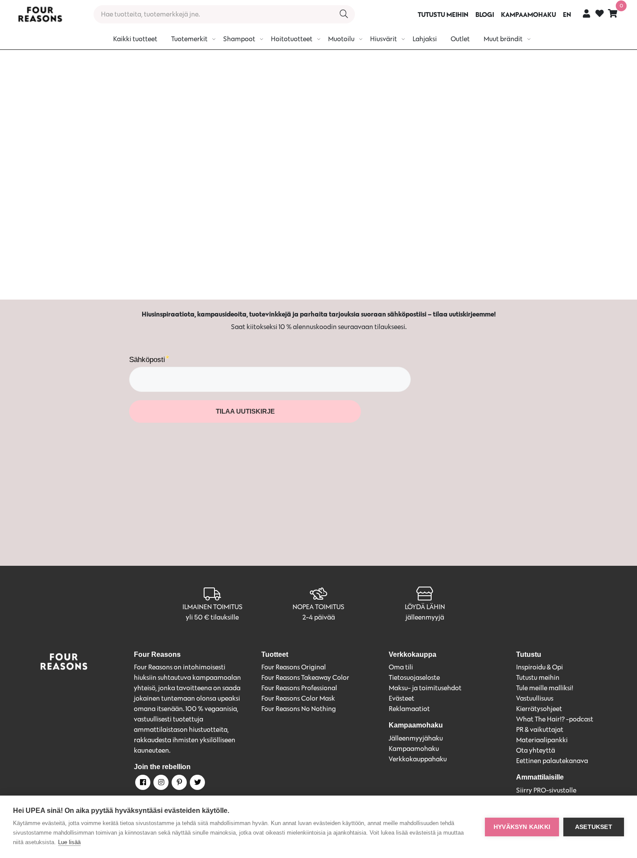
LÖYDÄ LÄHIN (425, 607)
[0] (612, 13)
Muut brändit (503, 39)
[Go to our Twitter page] (196, 784)
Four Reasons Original (293, 667)
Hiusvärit (383, 39)
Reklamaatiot (409, 709)
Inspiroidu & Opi (539, 667)
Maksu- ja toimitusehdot (425, 688)
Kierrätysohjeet (539, 709)
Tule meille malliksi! (544, 688)
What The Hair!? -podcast (554, 719)
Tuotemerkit (189, 39)
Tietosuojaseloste (414, 677)
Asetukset (593, 827)
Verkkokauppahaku (418, 759)
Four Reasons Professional (299, 688)
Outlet (460, 39)
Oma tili (401, 667)
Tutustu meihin (537, 677)
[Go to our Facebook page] (142, 784)
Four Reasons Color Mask (298, 698)
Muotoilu (341, 39)
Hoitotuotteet (291, 39)
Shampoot (239, 39)
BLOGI (484, 14)
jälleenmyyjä (425, 617)
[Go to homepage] (39, 14)
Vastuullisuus (534, 698)
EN (567, 14)
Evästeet (401, 698)
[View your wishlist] (599, 14)
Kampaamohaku (414, 748)
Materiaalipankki (542, 740)
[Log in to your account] (586, 13)
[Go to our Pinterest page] (178, 784)
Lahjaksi (425, 39)
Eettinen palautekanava (552, 761)
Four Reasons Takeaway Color (305, 677)
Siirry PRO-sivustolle (546, 790)
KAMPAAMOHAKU (528, 14)
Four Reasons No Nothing (298, 709)
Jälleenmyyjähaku (416, 738)
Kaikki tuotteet (135, 39)
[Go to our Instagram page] (160, 784)
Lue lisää (69, 842)
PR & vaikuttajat (539, 729)
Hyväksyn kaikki (522, 827)
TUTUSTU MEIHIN (443, 14)
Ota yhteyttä (535, 750)
